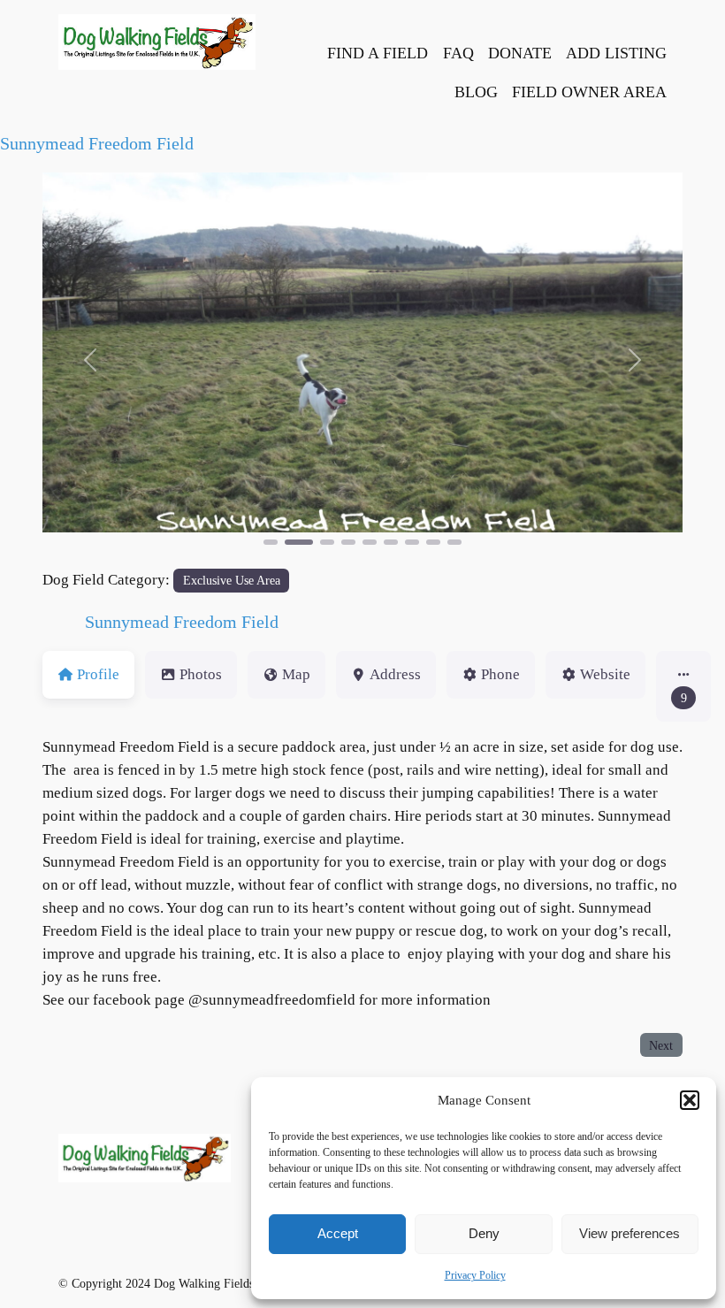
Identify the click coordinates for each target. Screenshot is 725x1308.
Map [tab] (296, 674)
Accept (337, 1233)
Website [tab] (605, 674)
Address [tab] (395, 674)
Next (661, 1045)
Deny (484, 1233)
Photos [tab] (200, 674)
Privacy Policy (475, 1275)
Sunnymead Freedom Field (97, 143)
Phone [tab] (500, 674)
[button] (689, 1100)
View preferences (629, 1233)
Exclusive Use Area (231, 580)
